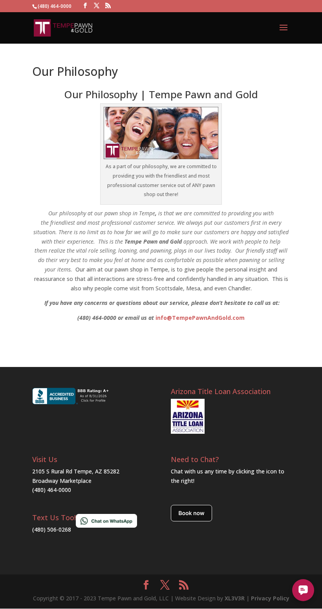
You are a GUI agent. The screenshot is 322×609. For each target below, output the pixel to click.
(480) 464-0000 (51, 489)
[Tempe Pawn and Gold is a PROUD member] (188, 431)
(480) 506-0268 (51, 529)
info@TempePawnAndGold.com (200, 317)
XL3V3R (235, 598)
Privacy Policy (270, 598)
